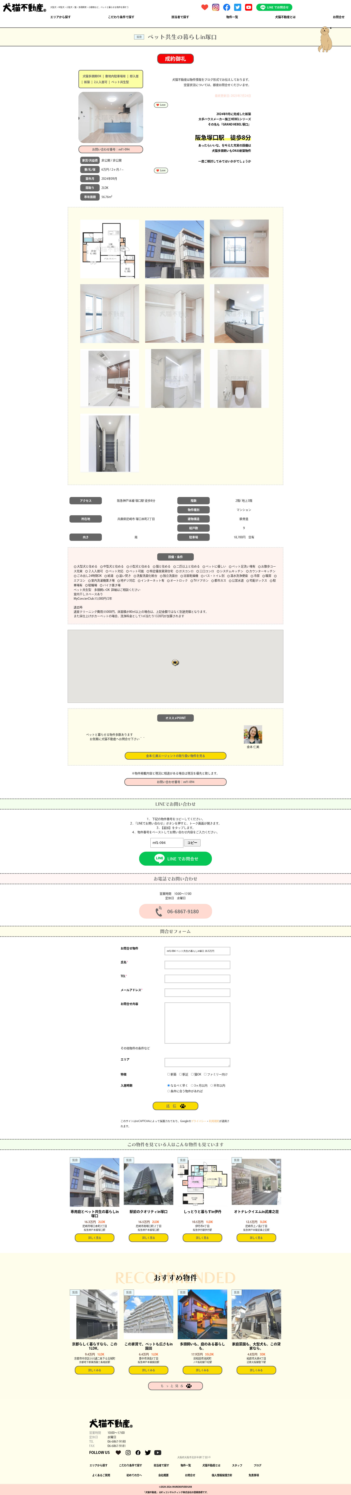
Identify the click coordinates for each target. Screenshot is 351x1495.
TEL (124, 976)
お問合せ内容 (129, 1003)
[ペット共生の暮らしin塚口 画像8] (174, 378)
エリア (125, 1059)
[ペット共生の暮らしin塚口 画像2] (174, 249)
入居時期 (126, 1085)
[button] (175, 662)
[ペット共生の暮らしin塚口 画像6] (239, 313)
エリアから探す (60, 17)
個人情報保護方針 (222, 1475)
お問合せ (339, 17)
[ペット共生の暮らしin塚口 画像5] (174, 313)
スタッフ (237, 1465)
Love (162, 105)
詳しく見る (94, 1237)
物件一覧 (232, 17)
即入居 (134, 76)
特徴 (124, 1074)
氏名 (124, 962)
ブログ (257, 1465)
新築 (87, 82)
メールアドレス (131, 990)
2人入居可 (100, 82)
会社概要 (163, 1475)
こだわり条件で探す (121, 17)
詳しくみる (94, 1370)
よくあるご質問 (101, 1475)
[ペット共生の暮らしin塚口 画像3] (239, 249)
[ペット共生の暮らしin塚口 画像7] (109, 378)
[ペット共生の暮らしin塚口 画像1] (109, 249)
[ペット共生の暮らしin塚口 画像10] (109, 443)
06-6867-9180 (116, 1441)
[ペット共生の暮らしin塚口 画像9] (239, 378)
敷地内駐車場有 (115, 76)
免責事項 (254, 1475)
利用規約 (214, 1121)
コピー (192, 843)
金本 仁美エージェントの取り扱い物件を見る (175, 755)
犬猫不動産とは (285, 17)
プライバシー (198, 1121)
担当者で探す (180, 17)
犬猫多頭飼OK (92, 76)
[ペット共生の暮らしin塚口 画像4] (109, 313)
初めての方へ (134, 1475)
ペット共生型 (120, 82)
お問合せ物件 (129, 948)
